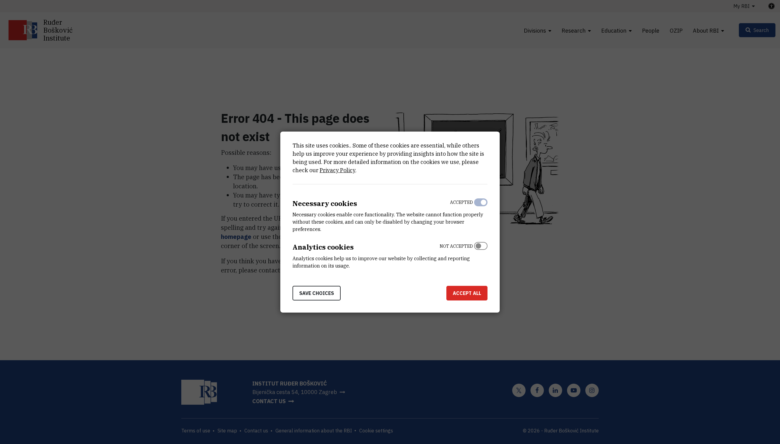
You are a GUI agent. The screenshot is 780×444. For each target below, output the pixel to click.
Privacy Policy (337, 169)
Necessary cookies (324, 203)
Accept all (467, 293)
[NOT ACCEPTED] (481, 254)
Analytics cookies (323, 247)
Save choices (316, 293)
